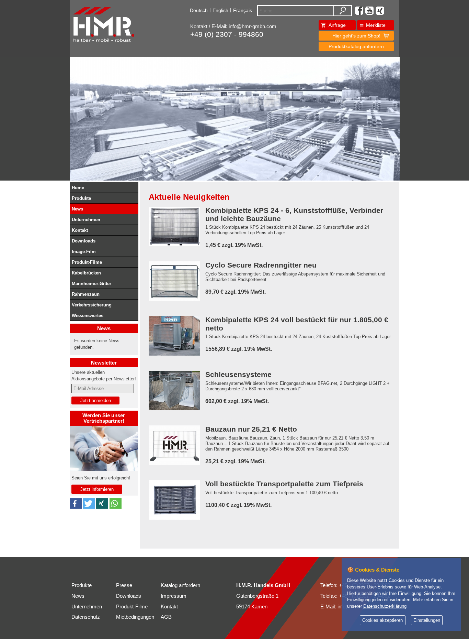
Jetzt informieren (97, 489)
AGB (166, 617)
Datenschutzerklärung (385, 606)
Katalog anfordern (180, 585)
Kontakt (80, 230)
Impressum (173, 596)
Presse (124, 585)
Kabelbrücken (86, 272)
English (220, 10)
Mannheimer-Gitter (91, 283)
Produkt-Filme (87, 262)
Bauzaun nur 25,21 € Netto (251, 429)
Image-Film (84, 251)
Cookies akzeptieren (382, 620)
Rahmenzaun (86, 294)
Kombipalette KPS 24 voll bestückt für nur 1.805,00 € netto (296, 324)
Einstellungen (426, 620)
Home (78, 187)
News (77, 209)
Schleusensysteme (238, 375)
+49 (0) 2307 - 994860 (226, 34)
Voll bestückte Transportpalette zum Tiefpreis (284, 484)
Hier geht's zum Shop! (356, 36)
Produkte (81, 198)
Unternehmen (86, 219)
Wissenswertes (87, 315)
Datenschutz (85, 617)
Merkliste (376, 25)
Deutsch (199, 10)
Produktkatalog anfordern (356, 46)
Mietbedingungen (135, 617)
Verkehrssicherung (92, 304)
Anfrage (337, 25)
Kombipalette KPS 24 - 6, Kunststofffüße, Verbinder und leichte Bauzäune (294, 215)
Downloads (83, 240)
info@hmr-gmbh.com (252, 26)
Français (242, 10)
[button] (76, 503)
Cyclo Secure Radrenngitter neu (261, 265)
